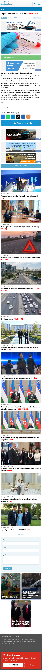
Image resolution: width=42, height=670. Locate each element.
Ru (35, 4)
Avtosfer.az (5, 76)
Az (30, 4)
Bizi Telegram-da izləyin (23, 123)
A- (35, 18)
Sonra (32, 665)
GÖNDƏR (7, 568)
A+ (39, 18)
